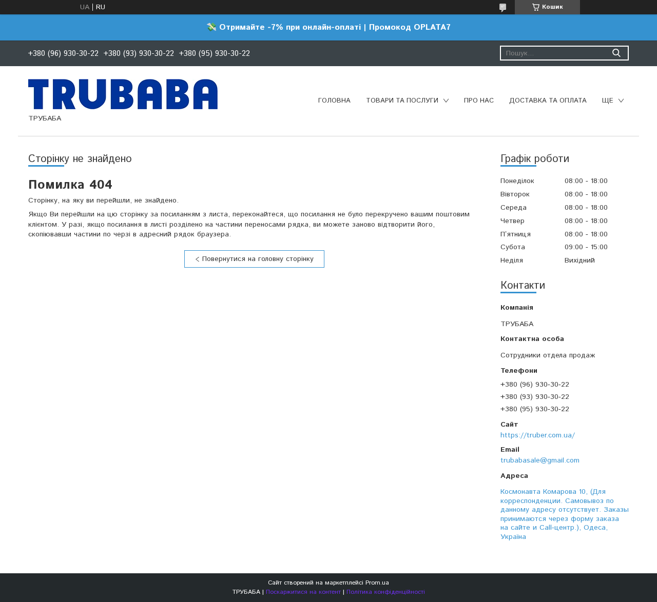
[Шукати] (616, 53)
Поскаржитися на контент (303, 592)
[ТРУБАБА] (123, 94)
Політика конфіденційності (385, 592)
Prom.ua (377, 582)
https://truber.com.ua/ (537, 435)
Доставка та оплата (548, 101)
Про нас (479, 101)
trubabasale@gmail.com (539, 460)
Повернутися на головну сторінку (258, 259)
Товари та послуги (402, 101)
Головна (334, 101)
